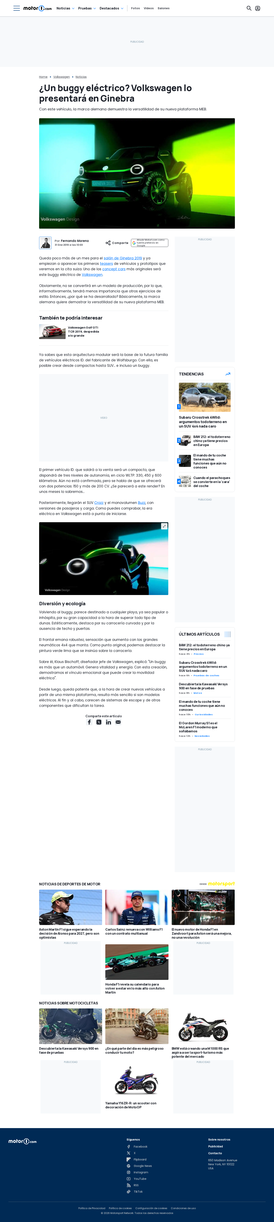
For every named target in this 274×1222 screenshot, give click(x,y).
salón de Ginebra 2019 (123, 258)
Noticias (63, 8)
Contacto (215, 1153)
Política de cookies (120, 1208)
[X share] (98, 722)
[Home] (38, 8)
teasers (106, 263)
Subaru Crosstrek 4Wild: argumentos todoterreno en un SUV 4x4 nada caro (203, 666)
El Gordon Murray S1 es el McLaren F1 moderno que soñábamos (198, 727)
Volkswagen (61, 76)
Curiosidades (204, 714)
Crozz (99, 502)
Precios (199, 654)
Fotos (135, 8)
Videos (149, 8)
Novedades (202, 736)
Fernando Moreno (75, 241)
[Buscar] (249, 8)
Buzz (141, 502)
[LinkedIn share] (108, 722)
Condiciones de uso (183, 1208)
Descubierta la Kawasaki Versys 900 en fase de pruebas (203, 686)
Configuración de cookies (151, 1208)
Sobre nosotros (219, 1139)
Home (43, 76)
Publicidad (215, 1146)
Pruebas (85, 8)
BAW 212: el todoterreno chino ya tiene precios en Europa (204, 647)
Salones (163, 8)
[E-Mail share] (118, 722)
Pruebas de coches (206, 675)
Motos (198, 693)
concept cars (114, 269)
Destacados (109, 8)
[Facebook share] (89, 722)
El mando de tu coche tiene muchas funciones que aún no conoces (202, 705)
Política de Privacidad (91, 1208)
